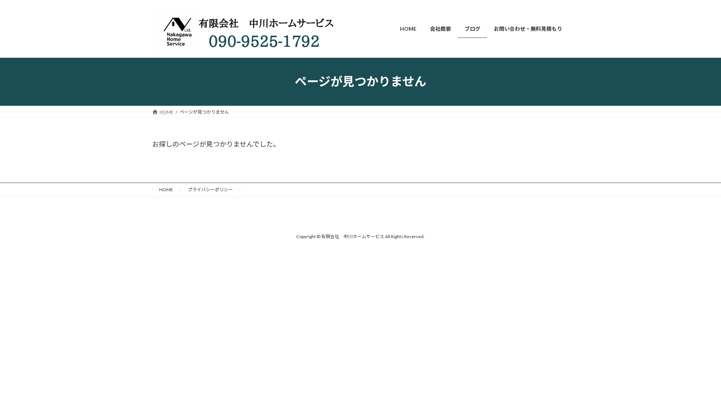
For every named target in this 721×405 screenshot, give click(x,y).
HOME (166, 189)
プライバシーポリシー (210, 189)
